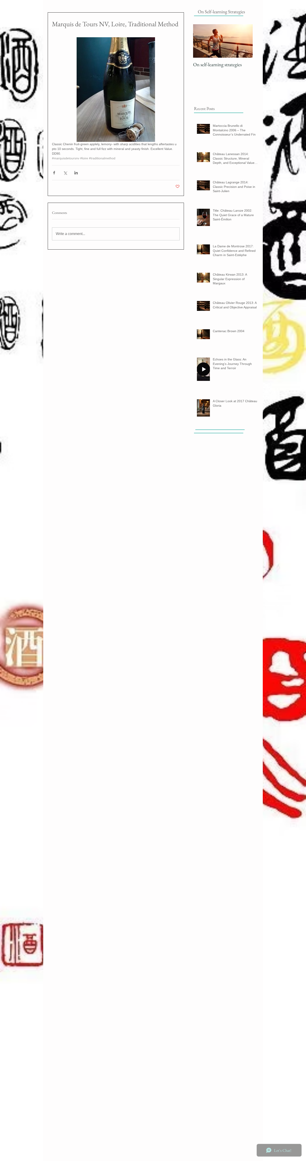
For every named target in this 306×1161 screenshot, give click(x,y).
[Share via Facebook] (54, 173)
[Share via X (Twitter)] (65, 173)
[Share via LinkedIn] (76, 173)
